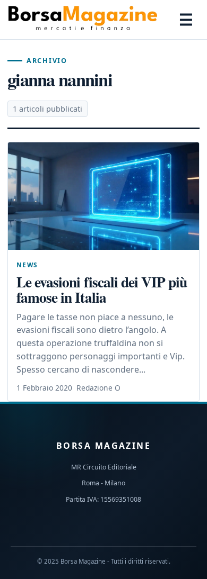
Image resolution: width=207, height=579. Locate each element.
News (27, 264)
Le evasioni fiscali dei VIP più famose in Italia (101, 289)
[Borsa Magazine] (82, 19)
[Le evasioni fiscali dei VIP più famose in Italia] (103, 196)
